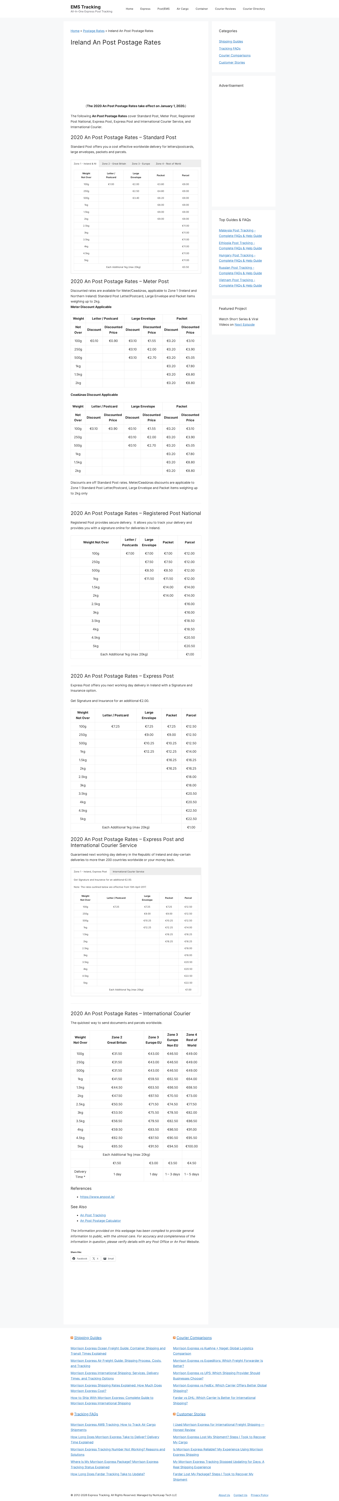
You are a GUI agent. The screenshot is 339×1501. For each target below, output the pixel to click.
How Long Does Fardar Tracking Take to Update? (108, 1474)
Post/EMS (163, 8)
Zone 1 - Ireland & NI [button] (85, 163)
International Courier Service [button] (128, 871)
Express (145, 8)
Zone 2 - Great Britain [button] (114, 163)
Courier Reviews (225, 8)
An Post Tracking (93, 1215)
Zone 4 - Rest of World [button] (168, 163)
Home (129, 8)
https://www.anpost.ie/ (97, 1197)
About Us (224, 1495)
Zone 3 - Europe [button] (141, 163)
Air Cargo (183, 8)
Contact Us (240, 1495)
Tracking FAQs (229, 48)
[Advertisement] (136, 77)
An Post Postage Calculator (100, 1221)
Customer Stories (232, 62)
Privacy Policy (259, 1495)
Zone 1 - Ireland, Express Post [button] (90, 871)
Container (202, 8)
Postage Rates (94, 31)
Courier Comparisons (235, 55)
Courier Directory (254, 8)
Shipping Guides (231, 41)
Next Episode (245, 324)
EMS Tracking (86, 7)
